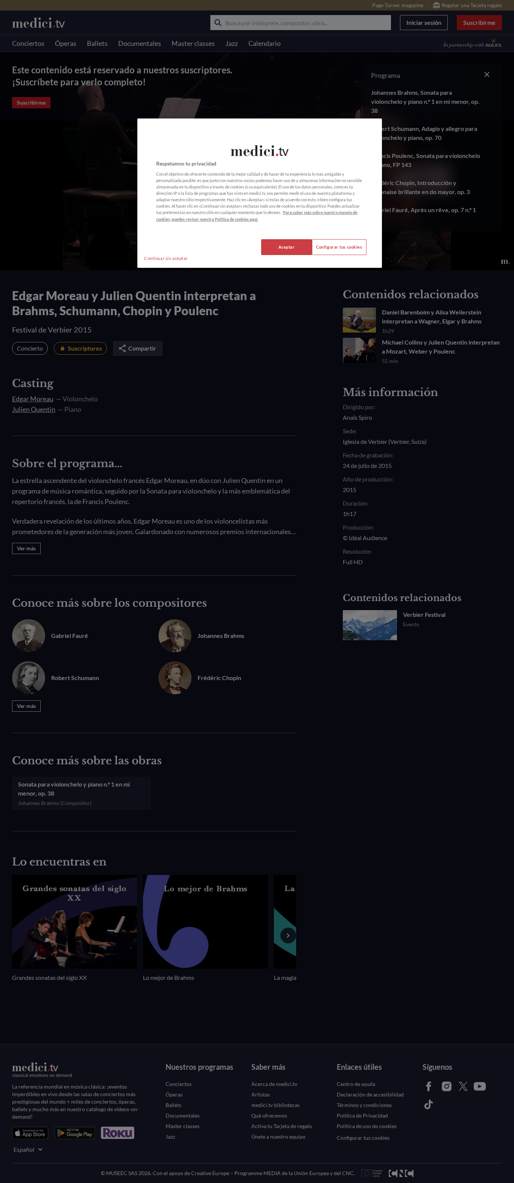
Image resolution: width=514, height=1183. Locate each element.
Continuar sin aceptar (166, 258)
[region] (259, 193)
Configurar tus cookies (339, 246)
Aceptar (286, 246)
